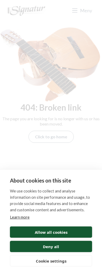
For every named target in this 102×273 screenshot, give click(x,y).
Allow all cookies (51, 232)
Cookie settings (51, 261)
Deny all (51, 246)
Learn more (20, 217)
